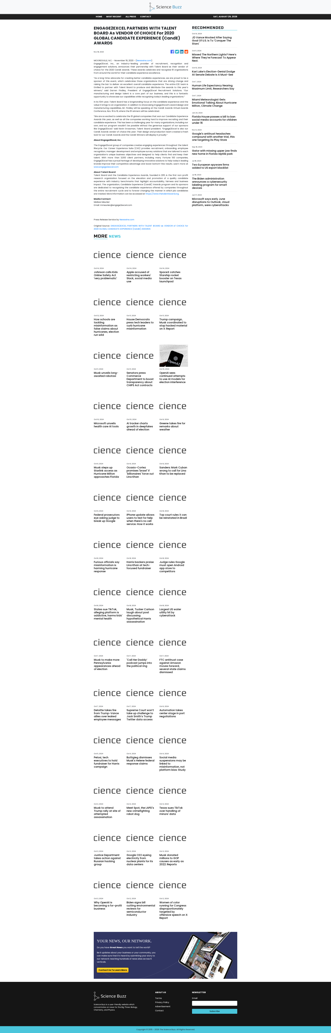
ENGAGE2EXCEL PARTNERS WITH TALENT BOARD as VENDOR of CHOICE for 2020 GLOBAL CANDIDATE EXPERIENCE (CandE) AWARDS (141, 227)
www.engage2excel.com (106, 166)
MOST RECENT (113, 16)
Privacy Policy (162, 1002)
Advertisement (162, 1006)
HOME (99, 16)
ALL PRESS (131, 16)
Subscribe (215, 1011)
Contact (159, 1010)
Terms (158, 998)
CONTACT (145, 16)
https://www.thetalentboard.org (162, 193)
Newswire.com (144, 60)
